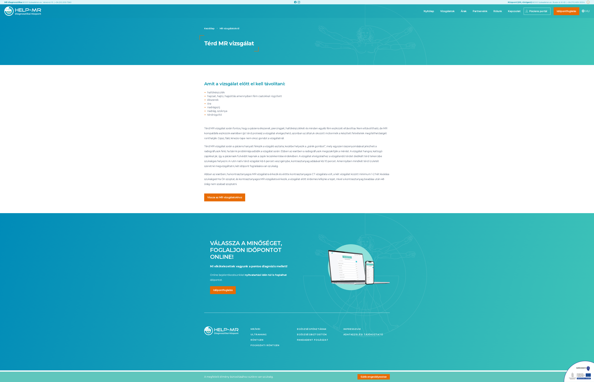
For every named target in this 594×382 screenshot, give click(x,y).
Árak (464, 11)
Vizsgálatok (447, 11)
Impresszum (352, 329)
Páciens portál (538, 11)
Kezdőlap (209, 28)
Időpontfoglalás (566, 11)
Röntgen (257, 340)
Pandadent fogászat (312, 340)
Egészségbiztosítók (312, 334)
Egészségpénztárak (312, 329)
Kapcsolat (514, 11)
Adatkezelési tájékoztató (363, 334)
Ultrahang (259, 334)
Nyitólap (429, 11)
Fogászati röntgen (265, 345)
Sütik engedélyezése (374, 376)
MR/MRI (255, 329)
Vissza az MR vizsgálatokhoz (224, 197)
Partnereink (480, 11)
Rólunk (497, 11)
